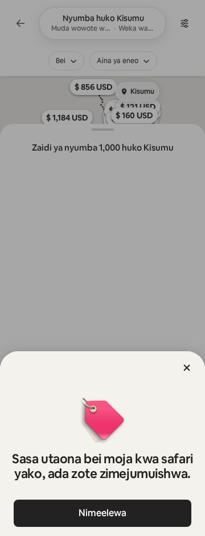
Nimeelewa (102, 513)
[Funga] (186, 367)
